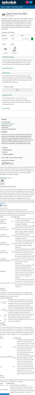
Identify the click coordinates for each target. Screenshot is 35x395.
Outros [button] (1, 375)
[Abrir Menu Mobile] (34, 2)
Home (2, 7)
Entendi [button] (9, 178)
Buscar (17, 90)
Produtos (8, 7)
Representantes (7, 150)
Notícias (5, 152)
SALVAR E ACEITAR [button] (4, 394)
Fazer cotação (6, 108)
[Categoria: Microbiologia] (4, 14)
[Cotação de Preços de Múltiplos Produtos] (27, 2)
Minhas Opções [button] (3, 178)
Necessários (4, 205)
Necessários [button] (2, 203)
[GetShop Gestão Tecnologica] (17, 163)
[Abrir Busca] (30, 2)
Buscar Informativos (7, 68)
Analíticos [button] (2, 323)
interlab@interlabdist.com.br (8, 124)
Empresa (5, 148)
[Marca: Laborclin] (5, 49)
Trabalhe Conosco (8, 154)
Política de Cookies (13, 174)
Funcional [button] (2, 288)
